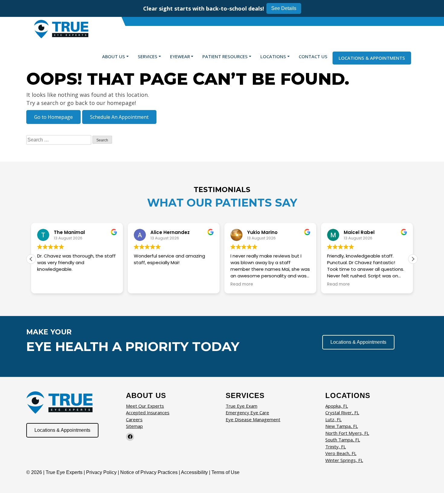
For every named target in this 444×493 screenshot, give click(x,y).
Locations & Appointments (372, 58)
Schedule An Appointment (119, 117)
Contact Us (313, 56)
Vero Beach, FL (340, 453)
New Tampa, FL (341, 426)
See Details (283, 8)
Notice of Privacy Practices (149, 472)
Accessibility (194, 472)
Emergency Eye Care (247, 412)
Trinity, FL (335, 447)
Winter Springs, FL (344, 460)
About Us (113, 56)
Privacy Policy (102, 472)
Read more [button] (241, 284)
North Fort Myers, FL (347, 433)
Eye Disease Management (253, 419)
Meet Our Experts (145, 406)
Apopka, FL (336, 406)
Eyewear (180, 56)
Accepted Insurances (147, 412)
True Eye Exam (241, 406)
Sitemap (134, 426)
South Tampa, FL (342, 440)
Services (147, 56)
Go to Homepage (53, 117)
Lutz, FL (333, 419)
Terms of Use (225, 472)
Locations (273, 56)
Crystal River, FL (342, 412)
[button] (412, 259)
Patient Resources (225, 56)
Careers (134, 419)
